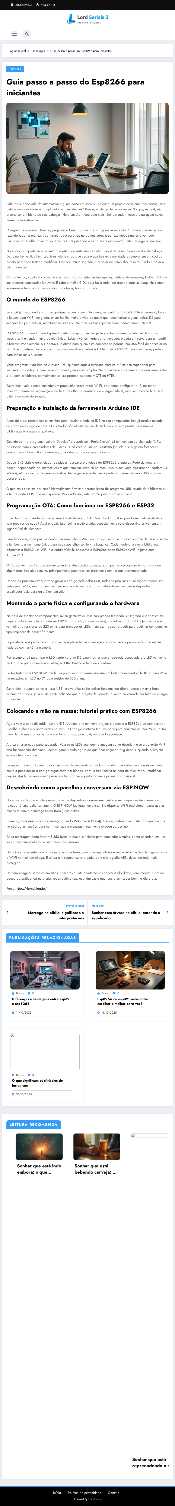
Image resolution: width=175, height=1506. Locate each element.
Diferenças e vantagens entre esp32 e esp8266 (41, 1001)
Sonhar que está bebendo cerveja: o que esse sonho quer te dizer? (31, 1169)
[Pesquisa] (27, 34)
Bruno (20, 993)
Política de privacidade (84, 1492)
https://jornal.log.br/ (31, 888)
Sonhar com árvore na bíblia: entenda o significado (126, 915)
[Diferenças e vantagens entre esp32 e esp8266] (45, 970)
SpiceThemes (95, 1499)
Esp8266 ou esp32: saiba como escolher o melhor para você (122, 1001)
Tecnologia (15, 69)
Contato (113, 1492)
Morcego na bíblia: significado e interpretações (56, 915)
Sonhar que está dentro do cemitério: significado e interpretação (146, 1169)
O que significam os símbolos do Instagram (37, 1083)
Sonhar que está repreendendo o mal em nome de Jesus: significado (89, 1463)
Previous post (75, 906)
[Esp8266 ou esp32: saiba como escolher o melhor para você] (130, 970)
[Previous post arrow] (7, 912)
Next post (98, 906)
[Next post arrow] (167, 912)
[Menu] (14, 34)
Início (57, 1492)
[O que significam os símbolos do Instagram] (45, 1051)
